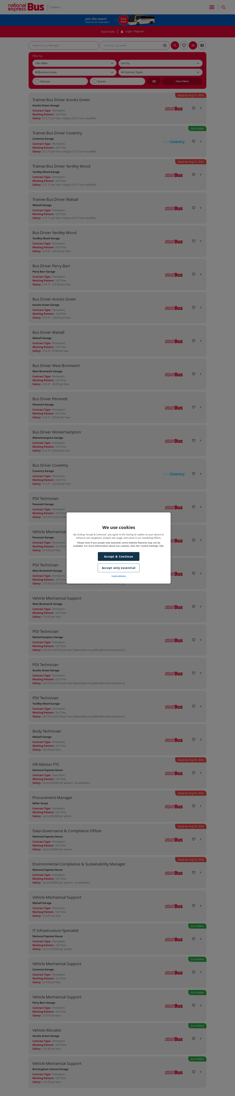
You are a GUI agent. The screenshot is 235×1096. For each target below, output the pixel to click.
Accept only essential (119, 568)
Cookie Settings (119, 576)
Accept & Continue (118, 556)
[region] (119, 548)
